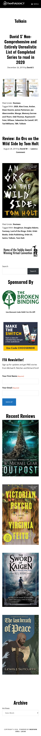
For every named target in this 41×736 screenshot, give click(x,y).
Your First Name (13, 376)
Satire (5, 238)
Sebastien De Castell (24, 120)
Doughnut (18, 227)
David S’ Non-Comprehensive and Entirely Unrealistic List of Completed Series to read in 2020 (20, 49)
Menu (36, 4)
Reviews (16, 103)
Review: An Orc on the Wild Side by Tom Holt (20, 140)
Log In (23, 731)
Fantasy (6, 231)
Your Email (10, 387)
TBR (16, 123)
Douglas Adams (31, 227)
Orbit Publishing (16, 234)
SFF (36, 120)
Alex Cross (23, 106)
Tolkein (22, 123)
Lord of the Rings (18, 231)
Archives (6, 708)
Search (5, 266)
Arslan (32, 106)
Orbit (29, 231)
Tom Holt (20, 238)
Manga (18, 113)
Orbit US (28, 234)
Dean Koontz (8, 110)
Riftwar (11, 120)
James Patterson (22, 110)
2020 (16, 106)
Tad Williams (8, 123)
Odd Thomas (18, 117)
